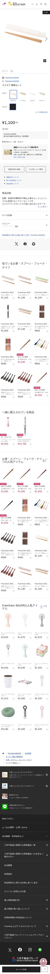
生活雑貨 (28, 753)
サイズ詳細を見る (42, 112)
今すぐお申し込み (19, 157)
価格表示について (12, 177)
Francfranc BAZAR (12, 78)
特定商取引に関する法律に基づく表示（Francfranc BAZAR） (24, 235)
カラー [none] (4, 93)
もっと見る (42, 207)
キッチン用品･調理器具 (14, 757)
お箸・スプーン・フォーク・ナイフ (18, 760)
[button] (25, 39)
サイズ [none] (4, 107)
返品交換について (12, 183)
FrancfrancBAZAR (14, 753)
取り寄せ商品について (14, 180)
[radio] (13, 96)
